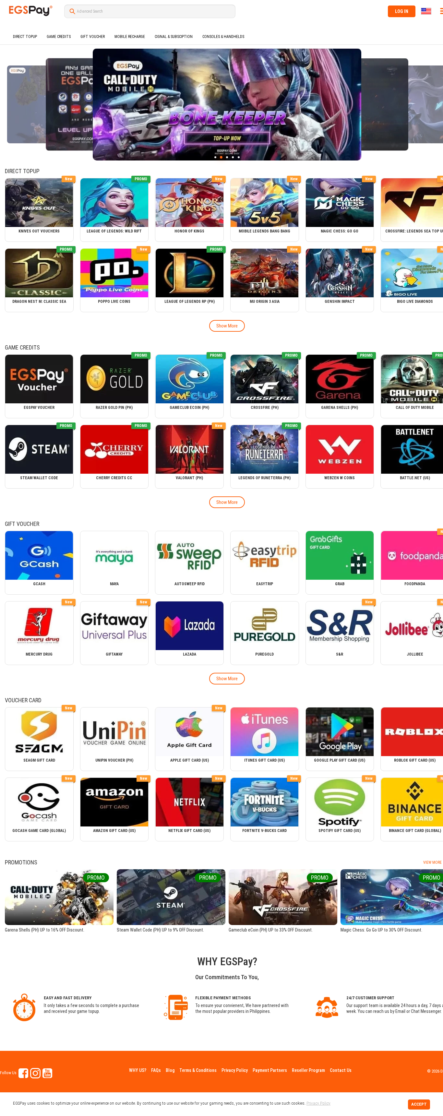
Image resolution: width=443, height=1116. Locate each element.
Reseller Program (308, 1070)
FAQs (156, 1070)
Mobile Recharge (129, 36)
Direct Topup (25, 36)
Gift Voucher (92, 36)
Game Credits (59, 36)
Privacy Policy (235, 1070)
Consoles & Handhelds (223, 36)
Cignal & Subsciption (174, 36)
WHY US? (137, 1070)
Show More (227, 326)
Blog (170, 1070)
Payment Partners (270, 1070)
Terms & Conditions (198, 1070)
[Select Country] (427, 11)
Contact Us (341, 1070)
